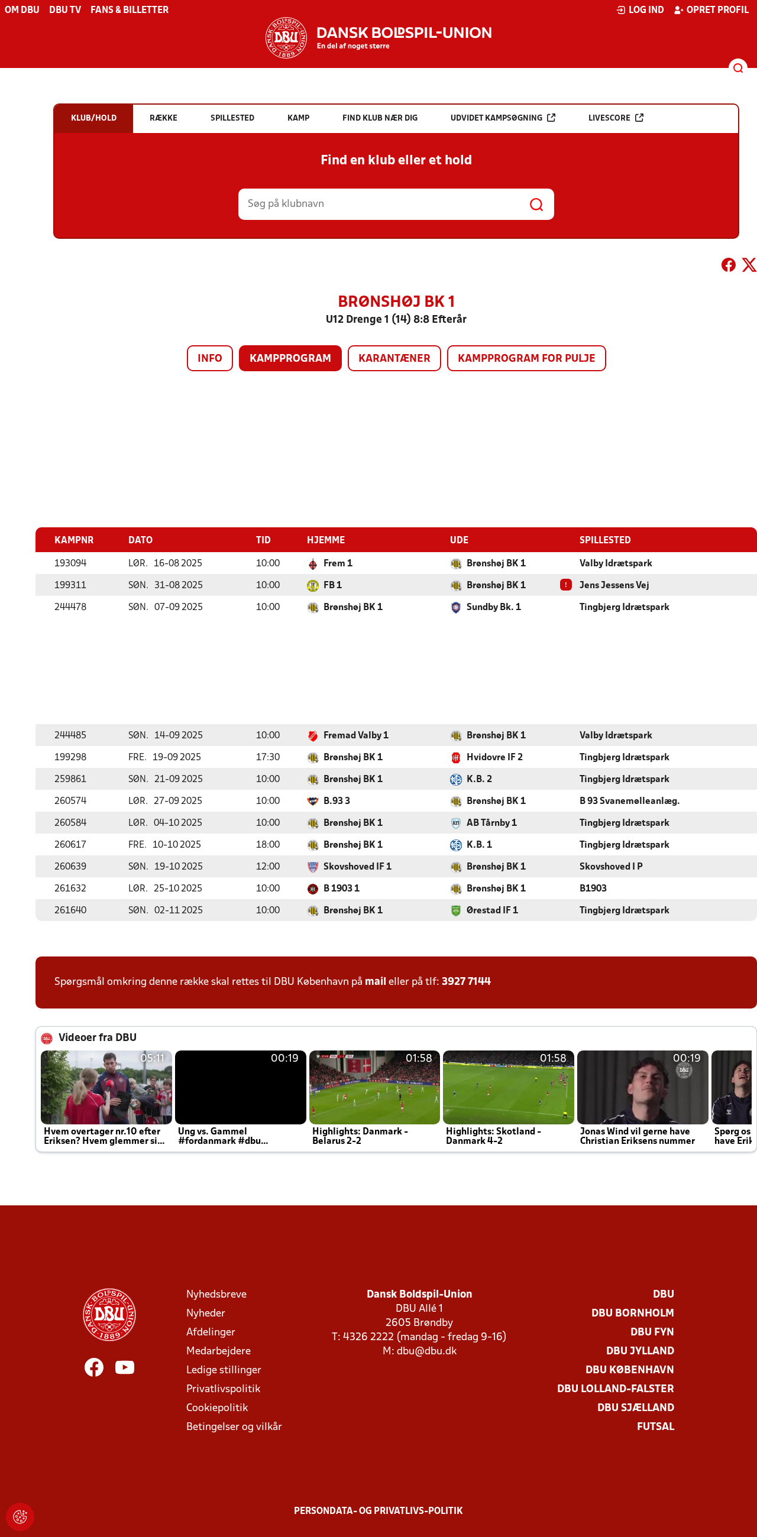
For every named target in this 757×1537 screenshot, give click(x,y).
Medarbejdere (218, 1352)
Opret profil (718, 11)
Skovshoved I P (611, 867)
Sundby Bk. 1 (494, 608)
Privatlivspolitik (223, 1389)
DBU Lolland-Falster (615, 1389)
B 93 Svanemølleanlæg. (630, 801)
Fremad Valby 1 (356, 736)
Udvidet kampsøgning (496, 118)
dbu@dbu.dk (427, 1352)
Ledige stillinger (223, 1371)
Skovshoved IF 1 (357, 867)
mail (375, 982)
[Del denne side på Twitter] (749, 267)
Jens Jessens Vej (614, 586)
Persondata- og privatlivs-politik (378, 1511)
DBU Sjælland (635, 1408)
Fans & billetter (129, 11)
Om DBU (22, 11)
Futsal (655, 1427)
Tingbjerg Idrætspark (624, 608)
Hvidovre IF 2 (495, 758)
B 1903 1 (341, 889)
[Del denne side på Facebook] (729, 267)
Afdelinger (210, 1333)
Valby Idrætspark (616, 564)
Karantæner (394, 359)
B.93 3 (336, 801)
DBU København (629, 1371)
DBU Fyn (652, 1333)
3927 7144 (466, 982)
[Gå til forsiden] (378, 38)
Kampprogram (290, 359)
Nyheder (205, 1314)
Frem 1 (337, 564)
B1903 (593, 889)
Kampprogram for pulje (527, 359)
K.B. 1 (479, 845)
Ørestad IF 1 (492, 911)
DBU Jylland (640, 1352)
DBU (663, 1295)
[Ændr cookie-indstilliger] (20, 1517)
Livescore (609, 118)
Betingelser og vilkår (234, 1427)
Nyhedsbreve (216, 1295)
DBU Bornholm (632, 1314)
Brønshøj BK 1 (496, 564)
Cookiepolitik (217, 1408)
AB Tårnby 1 (492, 823)
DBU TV (65, 11)
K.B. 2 (479, 780)
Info (210, 359)
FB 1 (332, 586)
